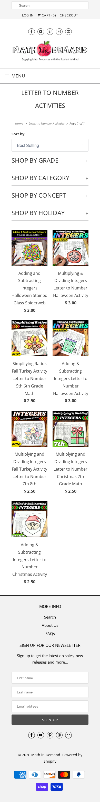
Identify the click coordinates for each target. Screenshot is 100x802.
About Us (50, 625)
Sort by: (18, 133)
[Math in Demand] (50, 52)
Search (50, 617)
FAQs (50, 633)
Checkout (69, 15)
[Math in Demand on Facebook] (31, 31)
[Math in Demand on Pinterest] (50, 31)
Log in (28, 15)
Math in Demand (45, 754)
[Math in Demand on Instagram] (59, 31)
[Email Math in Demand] (68, 31)
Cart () (48, 15)
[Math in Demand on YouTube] (40, 31)
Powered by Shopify (63, 758)
